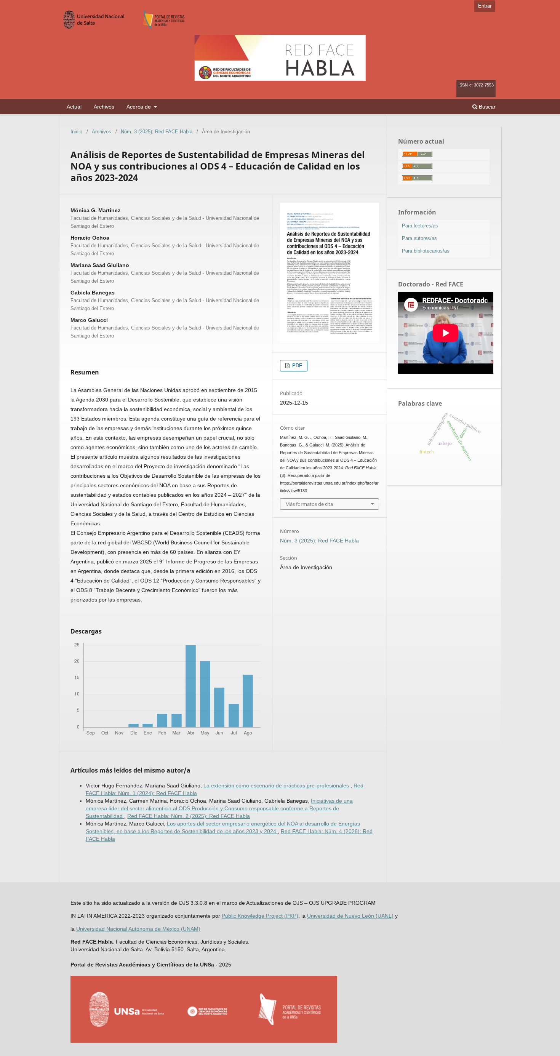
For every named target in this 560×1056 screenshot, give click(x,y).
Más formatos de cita (309, 504)
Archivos (104, 107)
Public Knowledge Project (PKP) (260, 916)
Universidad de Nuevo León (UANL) (350, 916)
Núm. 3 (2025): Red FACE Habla (156, 131)
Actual (74, 107)
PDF (296, 365)
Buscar (486, 107)
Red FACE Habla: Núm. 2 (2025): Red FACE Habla (188, 816)
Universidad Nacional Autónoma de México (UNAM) (138, 929)
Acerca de (139, 107)
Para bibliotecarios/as (426, 251)
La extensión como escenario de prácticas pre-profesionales (276, 785)
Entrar (484, 6)
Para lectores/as (420, 226)
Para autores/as (419, 238)
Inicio (76, 131)
